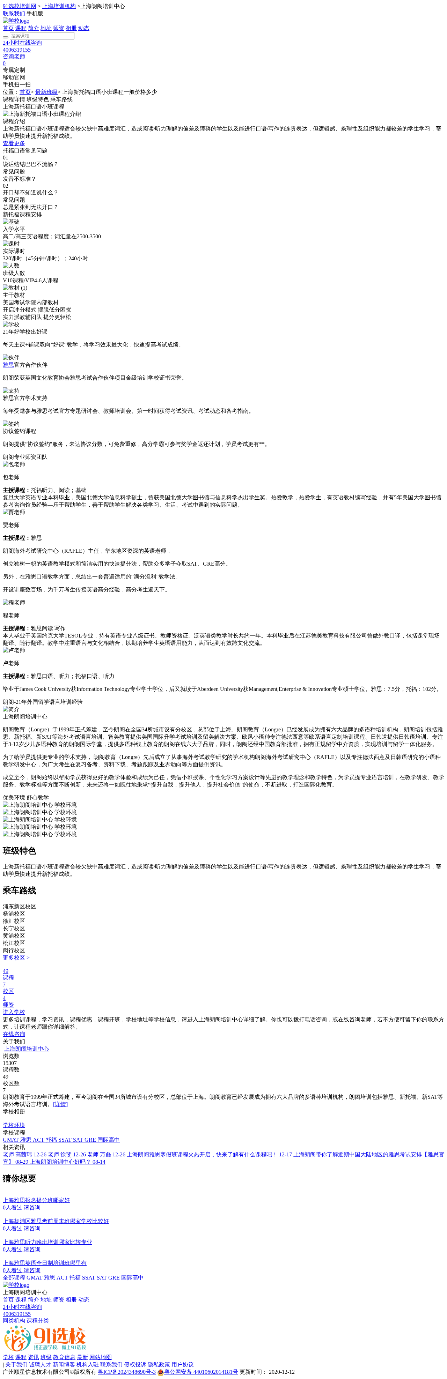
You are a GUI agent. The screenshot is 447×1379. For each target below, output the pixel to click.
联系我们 (14, 13)
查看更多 (14, 143)
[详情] (60, 1104)
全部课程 (14, 1278)
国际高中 (108, 1140)
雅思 (8, 365)
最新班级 (46, 92)
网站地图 (100, 1357)
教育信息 (64, 1357)
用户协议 (182, 1364)
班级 (46, 1357)
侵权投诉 (135, 1364)
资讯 (33, 1357)
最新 (82, 1357)
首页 (8, 28)
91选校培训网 (19, 6)
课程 (21, 28)
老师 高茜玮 (24, 1154)
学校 (8, 1357)
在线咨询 (14, 1034)
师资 (58, 28)
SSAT (65, 1140)
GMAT (11, 1140)
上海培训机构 (59, 6)
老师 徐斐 (67, 1154)
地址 (46, 28)
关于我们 (16, 1364)
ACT (39, 1140)
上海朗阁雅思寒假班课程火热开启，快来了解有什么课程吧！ (209, 1154)
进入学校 (14, 1012)
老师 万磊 (106, 1154)
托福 (52, 1140)
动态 (83, 28)
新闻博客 (64, 1364)
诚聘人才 (40, 1364)
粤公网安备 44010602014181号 (201, 1372)
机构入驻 (87, 1364)
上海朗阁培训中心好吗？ (67, 1162)
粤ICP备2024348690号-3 (127, 1372)
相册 (71, 28)
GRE (91, 1140)
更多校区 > (16, 958)
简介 (33, 28)
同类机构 (14, 1321)
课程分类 (38, 1321)
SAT (79, 1140)
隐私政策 (159, 1364)
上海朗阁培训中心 (26, 1049)
